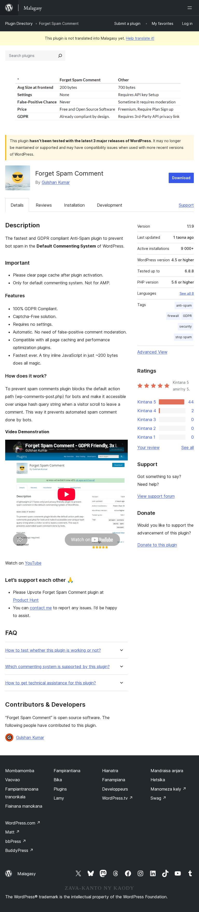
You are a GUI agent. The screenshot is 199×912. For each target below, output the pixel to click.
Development (109, 205)
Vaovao (12, 779)
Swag (158, 798)
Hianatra (110, 770)
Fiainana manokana (23, 806)
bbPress (15, 841)
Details (17, 205)
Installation (74, 205)
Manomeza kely (168, 789)
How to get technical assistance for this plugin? (50, 683)
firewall (173, 316)
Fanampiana (113, 779)
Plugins (60, 789)
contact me (41, 607)
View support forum (156, 496)
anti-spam (184, 305)
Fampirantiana (67, 770)
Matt (12, 832)
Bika (58, 779)
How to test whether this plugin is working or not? (53, 650)
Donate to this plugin (157, 544)
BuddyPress (19, 850)
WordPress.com (22, 823)
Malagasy (26, 873)
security (185, 326)
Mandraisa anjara (167, 770)
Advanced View (152, 351)
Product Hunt (26, 600)
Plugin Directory (19, 23)
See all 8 (187, 293)
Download (181, 178)
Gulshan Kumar (56, 182)
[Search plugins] (60, 55)
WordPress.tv (117, 798)
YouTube (33, 563)
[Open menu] (190, 8)
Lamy (59, 798)
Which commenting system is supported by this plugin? (57, 666)
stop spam (183, 337)
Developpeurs (115, 789)
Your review (148, 447)
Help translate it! (140, 38)
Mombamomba (19, 770)
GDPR (187, 316)
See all (187, 447)
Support (186, 205)
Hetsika (158, 779)
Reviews (44, 205)
